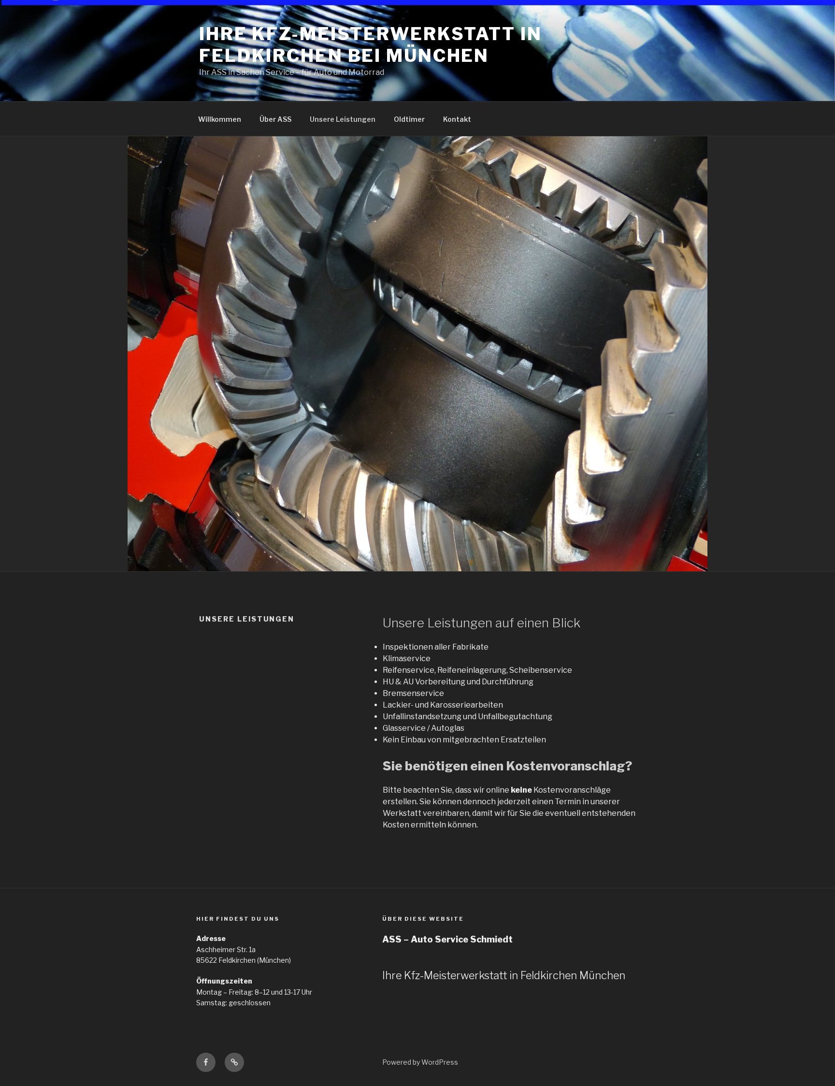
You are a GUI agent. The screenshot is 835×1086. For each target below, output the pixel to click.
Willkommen (219, 119)
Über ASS (275, 119)
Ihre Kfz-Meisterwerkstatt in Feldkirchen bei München (370, 44)
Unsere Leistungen (342, 119)
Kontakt (457, 119)
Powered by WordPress (420, 1062)
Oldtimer (409, 119)
